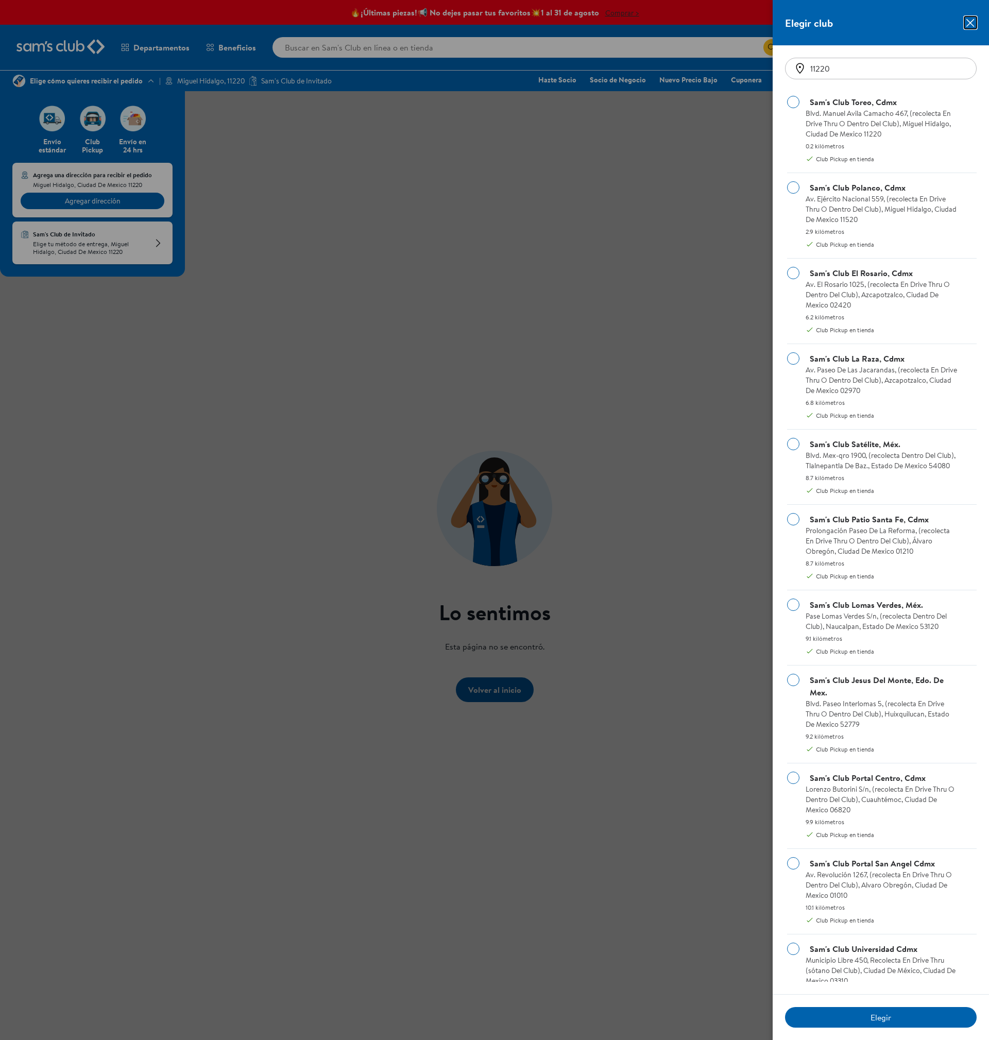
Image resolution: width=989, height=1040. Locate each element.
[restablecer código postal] (800, 68)
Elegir (881, 1017)
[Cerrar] (970, 22)
